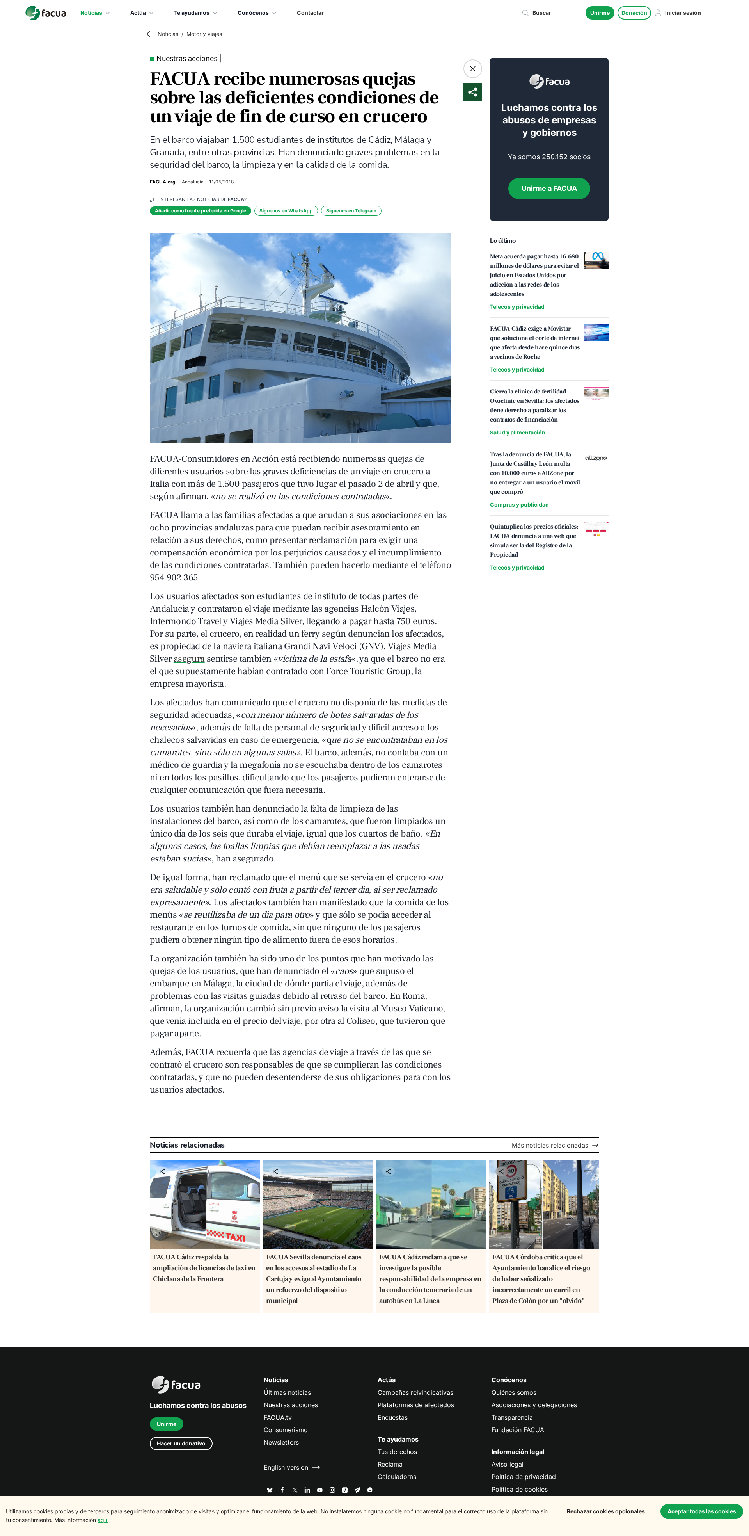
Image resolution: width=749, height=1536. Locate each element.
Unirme (600, 12)
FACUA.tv (278, 1417)
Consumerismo (286, 1430)
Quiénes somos (514, 1392)
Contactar (310, 12)
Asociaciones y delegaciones (534, 1405)
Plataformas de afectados (416, 1405)
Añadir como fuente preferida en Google (200, 211)
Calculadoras (397, 1477)
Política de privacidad (524, 1477)
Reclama (390, 1464)
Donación (634, 12)
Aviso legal (508, 1464)
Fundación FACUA (518, 1430)
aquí (103, 1519)
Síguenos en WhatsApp (286, 211)
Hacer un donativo (181, 1443)
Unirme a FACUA (549, 188)
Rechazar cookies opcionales (606, 1511)
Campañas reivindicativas (415, 1392)
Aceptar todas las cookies (701, 1511)
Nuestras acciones (291, 1405)
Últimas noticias (287, 1392)
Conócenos (253, 12)
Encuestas (393, 1417)
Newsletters (281, 1442)
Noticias (91, 12)
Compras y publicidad (519, 504)
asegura (189, 659)
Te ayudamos (191, 12)
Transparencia (512, 1417)
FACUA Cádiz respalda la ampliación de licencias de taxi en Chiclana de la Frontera (204, 1268)
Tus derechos (397, 1452)
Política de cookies (520, 1489)
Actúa (138, 12)
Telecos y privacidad (517, 306)
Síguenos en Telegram (351, 211)
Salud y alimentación (517, 432)
